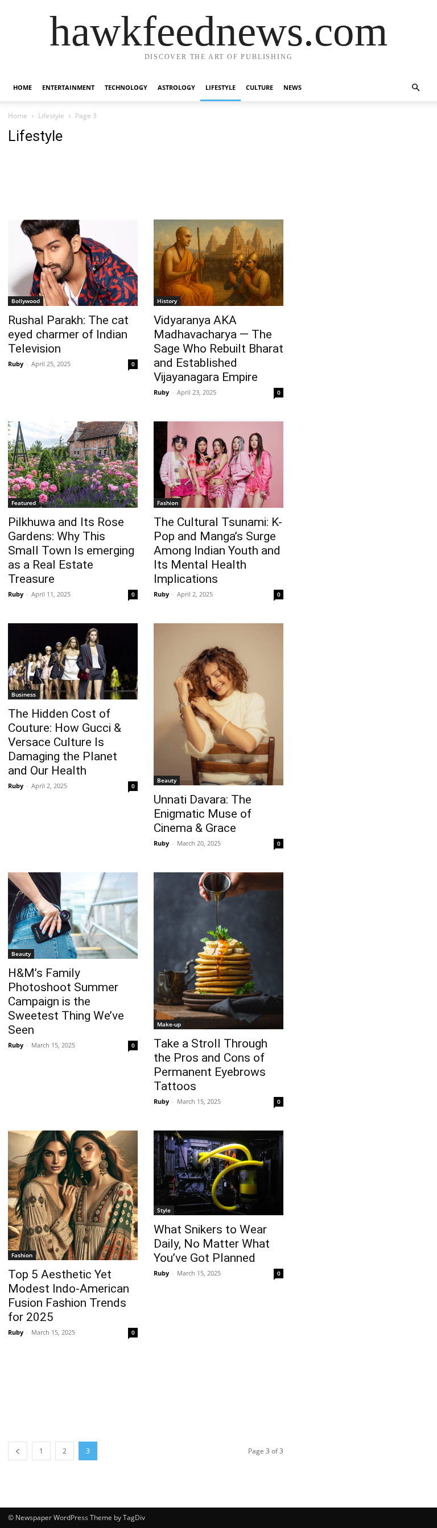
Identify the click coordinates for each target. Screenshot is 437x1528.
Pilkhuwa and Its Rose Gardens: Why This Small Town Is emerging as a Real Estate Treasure (71, 550)
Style (164, 1210)
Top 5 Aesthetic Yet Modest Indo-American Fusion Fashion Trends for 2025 (68, 1296)
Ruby (15, 363)
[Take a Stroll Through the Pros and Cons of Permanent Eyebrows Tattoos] (218, 950)
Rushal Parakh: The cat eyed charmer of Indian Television (68, 334)
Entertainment (68, 87)
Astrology (176, 87)
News (292, 87)
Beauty (166, 780)
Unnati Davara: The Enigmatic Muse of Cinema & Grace (203, 814)
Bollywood (25, 301)
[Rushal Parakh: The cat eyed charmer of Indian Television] (73, 263)
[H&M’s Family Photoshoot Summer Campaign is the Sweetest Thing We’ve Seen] (73, 915)
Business (23, 694)
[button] (415, 87)
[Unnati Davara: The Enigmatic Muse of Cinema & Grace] (218, 704)
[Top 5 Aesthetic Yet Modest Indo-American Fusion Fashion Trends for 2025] (73, 1195)
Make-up (169, 1024)
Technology (126, 87)
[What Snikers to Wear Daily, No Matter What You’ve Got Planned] (218, 1173)
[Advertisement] (215, 186)
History (167, 301)
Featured (23, 503)
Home (22, 87)
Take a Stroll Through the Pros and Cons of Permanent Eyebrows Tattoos (210, 1065)
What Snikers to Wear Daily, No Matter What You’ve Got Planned (212, 1244)
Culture (259, 87)
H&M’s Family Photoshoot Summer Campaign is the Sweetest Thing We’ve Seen (66, 1001)
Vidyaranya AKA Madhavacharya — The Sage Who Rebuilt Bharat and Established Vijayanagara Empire (218, 348)
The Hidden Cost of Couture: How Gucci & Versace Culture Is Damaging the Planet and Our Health (64, 742)
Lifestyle (220, 87)
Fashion (167, 503)
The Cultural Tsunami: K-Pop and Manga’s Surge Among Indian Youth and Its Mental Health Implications (218, 550)
